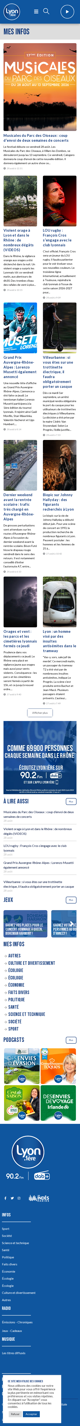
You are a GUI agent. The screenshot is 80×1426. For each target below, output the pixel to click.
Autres (14, 956)
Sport (13, 1029)
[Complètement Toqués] (58, 1066)
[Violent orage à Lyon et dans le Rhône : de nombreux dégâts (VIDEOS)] (20, 201)
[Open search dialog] (46, 12)
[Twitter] (12, 1198)
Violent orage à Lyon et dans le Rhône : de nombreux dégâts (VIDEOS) (18, 240)
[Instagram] (19, 1198)
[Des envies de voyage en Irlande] (58, 1103)
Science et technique (26, 1014)
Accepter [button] (31, 1414)
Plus (71, 801)
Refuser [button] (15, 1414)
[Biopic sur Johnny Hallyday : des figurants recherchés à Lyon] (60, 465)
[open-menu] (36, 11)
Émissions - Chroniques (17, 1322)
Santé (13, 1007)
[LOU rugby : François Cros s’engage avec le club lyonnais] (60, 201)
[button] (72, 923)
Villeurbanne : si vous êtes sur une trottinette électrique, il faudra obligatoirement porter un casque (58, 372)
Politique (16, 1000)
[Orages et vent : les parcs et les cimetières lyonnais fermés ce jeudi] (20, 602)
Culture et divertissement (31, 963)
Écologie (15, 971)
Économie (16, 985)
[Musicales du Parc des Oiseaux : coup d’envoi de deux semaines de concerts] (40, 87)
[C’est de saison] (21, 1103)
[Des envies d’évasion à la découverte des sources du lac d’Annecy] (21, 1066)
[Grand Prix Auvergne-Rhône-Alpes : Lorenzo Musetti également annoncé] (20, 328)
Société (15, 1022)
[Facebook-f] (5, 1198)
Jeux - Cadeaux (12, 1331)
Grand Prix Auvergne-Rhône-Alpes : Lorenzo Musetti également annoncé (20, 367)
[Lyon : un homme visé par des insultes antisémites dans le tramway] (60, 602)
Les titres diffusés (13, 1353)
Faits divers (18, 993)
